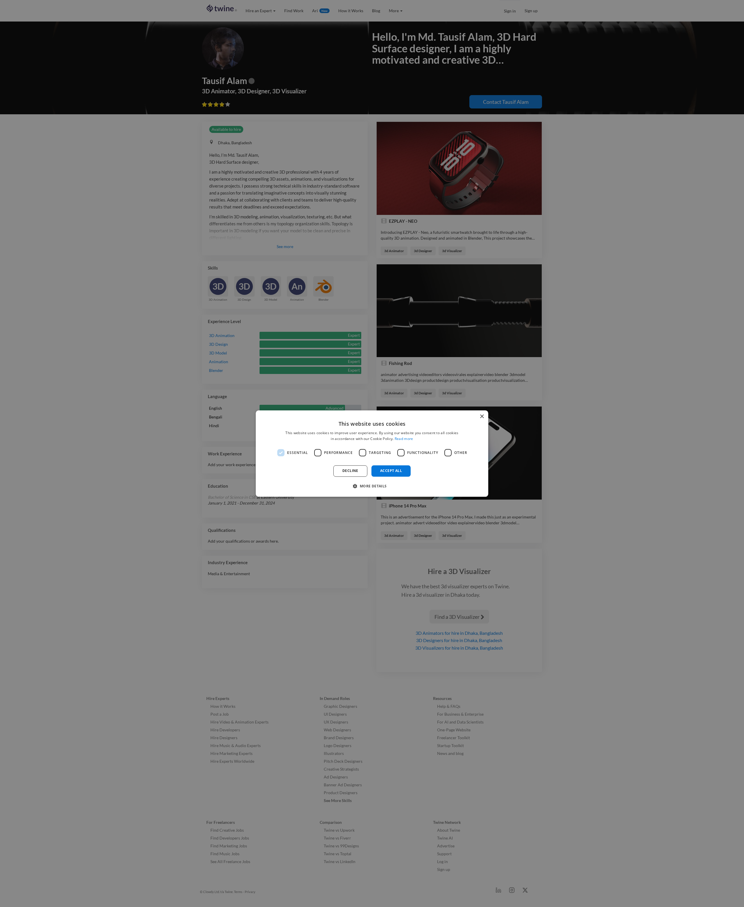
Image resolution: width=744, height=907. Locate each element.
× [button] (482, 416)
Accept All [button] (391, 470)
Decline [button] (350, 470)
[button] (372, 485)
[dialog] (372, 453)
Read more (404, 438)
